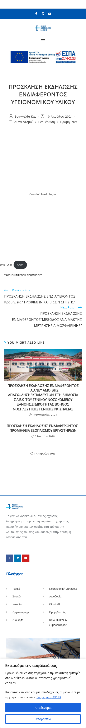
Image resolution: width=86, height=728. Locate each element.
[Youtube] (50, 14)
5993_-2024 (6, 264)
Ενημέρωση (46, 122)
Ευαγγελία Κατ (25, 116)
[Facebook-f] (36, 14)
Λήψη (20, 264)
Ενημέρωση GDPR (49, 697)
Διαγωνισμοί (23, 122)
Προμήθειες (68, 122)
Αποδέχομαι (43, 708)
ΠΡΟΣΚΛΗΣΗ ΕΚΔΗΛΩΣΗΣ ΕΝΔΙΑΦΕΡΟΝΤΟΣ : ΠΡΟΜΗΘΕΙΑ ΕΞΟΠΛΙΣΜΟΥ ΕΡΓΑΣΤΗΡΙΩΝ (43, 428)
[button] (43, 40)
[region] (43, 693)
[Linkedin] (43, 14)
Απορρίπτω (43, 719)
